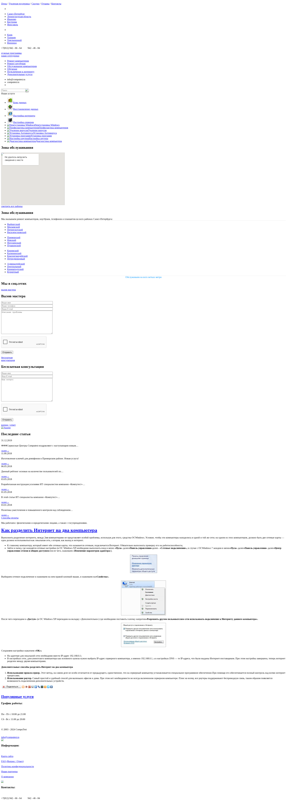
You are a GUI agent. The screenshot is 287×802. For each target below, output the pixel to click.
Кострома (12, 22)
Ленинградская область (19, 16)
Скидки (35, 3)
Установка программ (41, 135)
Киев (9, 35)
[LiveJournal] (39, 687)
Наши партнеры (9, 771)
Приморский (13, 237)
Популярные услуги (17, 697)
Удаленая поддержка (19, 3)
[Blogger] (23, 687)
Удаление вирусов (37, 130)
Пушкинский (14, 245)
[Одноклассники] (45, 687)
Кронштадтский (15, 269)
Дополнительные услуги (19, 74)
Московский (13, 227)
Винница (12, 43)
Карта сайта (7, 756)
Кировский (13, 250)
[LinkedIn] (35, 687)
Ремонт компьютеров (18, 61)
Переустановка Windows (47, 125)
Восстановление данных (25, 109)
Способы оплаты (10, 518)
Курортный (13, 272)
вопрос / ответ (8, 425)
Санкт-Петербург (16, 14)
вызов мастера (8, 289)
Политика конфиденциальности (17, 766)
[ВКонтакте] (51, 687)
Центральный (14, 266)
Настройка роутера (38, 138)
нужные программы (11, 53)
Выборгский (13, 224)
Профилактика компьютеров (53, 127)
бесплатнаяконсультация (8, 359)
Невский (11, 240)
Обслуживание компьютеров (22, 66)
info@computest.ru (10, 737)
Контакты (56, 3)
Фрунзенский (14, 243)
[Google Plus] (29, 687)
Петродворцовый (16, 258)
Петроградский (15, 229)
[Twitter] (48, 687)
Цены (4, 3)
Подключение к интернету (20, 71)
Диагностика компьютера (49, 141)
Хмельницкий (14, 40)
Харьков (11, 37)
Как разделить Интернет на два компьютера (49, 530)
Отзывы (45, 3)
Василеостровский (16, 232)
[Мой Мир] (42, 687)
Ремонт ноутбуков (16, 63)
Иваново (11, 19)
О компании (7, 776)
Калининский (14, 253)
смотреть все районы (12, 206)
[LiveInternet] (32, 687)
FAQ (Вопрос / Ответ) (12, 761)
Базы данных (19, 102)
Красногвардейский (17, 256)
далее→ (5, 450)
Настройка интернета (24, 115)
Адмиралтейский (16, 264)
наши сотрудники (10, 56)
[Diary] (26, 687)
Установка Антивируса (45, 133)
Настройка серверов (23, 122)
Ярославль (12, 24)
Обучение (12, 69)
